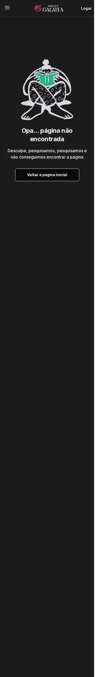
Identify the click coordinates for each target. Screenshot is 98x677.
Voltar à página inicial (47, 174)
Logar (86, 8)
